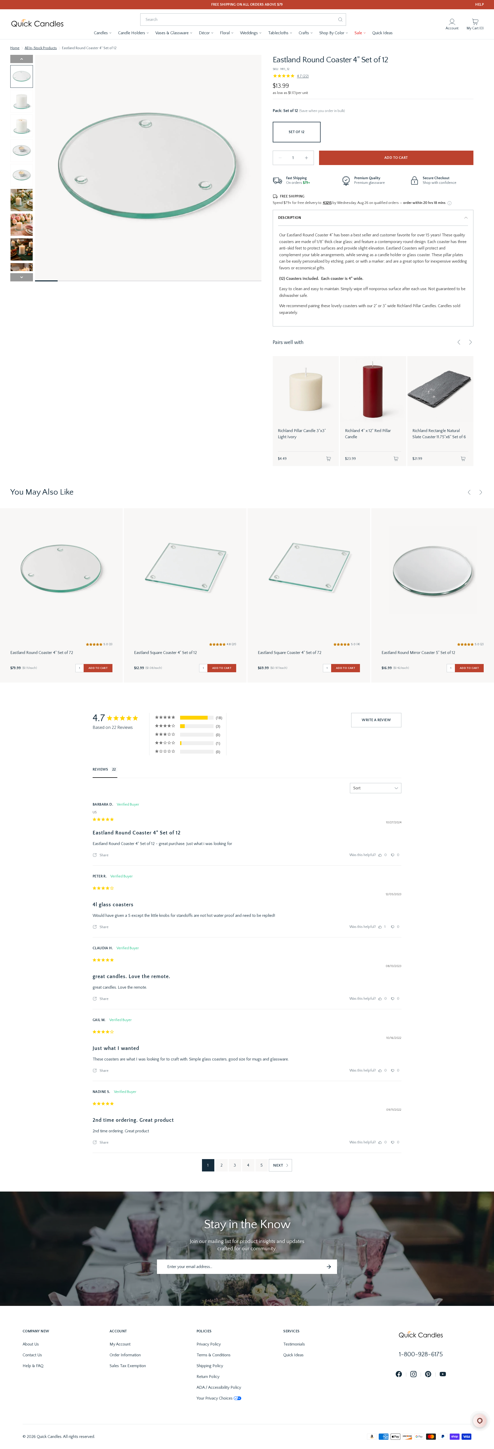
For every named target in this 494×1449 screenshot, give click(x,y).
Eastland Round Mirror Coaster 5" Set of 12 (418, 652)
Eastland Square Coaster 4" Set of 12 (165, 652)
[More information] (449, 203)
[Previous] (459, 342)
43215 (327, 203)
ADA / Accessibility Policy (219, 1387)
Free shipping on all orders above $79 (247, 5)
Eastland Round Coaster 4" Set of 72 (41, 652)
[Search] (340, 19)
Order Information (125, 1355)
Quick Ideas (293, 1355)
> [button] (280, 1165)
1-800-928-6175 (421, 1354)
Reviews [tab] (100, 769)
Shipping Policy (210, 1366)
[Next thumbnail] (21, 277)
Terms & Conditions (214, 1355)
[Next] (470, 342)
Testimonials (294, 1344)
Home (15, 48)
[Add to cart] (328, 459)
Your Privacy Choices (215, 1398)
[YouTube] (443, 1374)
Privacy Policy (209, 1344)
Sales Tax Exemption (128, 1366)
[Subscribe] (329, 1267)
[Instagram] (413, 1374)
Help (479, 5)
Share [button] (104, 855)
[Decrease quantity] (280, 158)
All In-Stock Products (41, 48)
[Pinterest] (428, 1374)
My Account (120, 1344)
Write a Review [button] (376, 720)
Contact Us (32, 1355)
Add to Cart (396, 158)
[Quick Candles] (37, 24)
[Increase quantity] (306, 158)
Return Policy (208, 1376)
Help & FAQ (33, 1366)
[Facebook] (399, 1374)
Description (289, 218)
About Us (31, 1344)
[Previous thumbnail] (21, 59)
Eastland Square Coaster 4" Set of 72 (289, 652)
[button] (103, 33)
